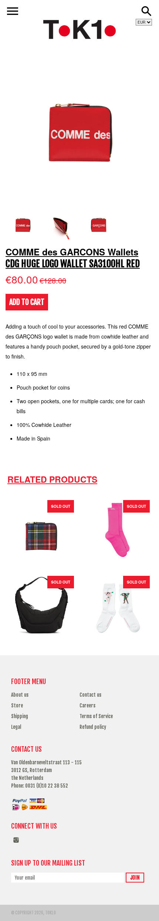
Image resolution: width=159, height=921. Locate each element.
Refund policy (93, 727)
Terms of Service (96, 716)
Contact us (90, 695)
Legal (16, 727)
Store (17, 705)
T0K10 (50, 912)
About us (19, 695)
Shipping (19, 716)
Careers (87, 705)
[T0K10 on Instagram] (16, 844)
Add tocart (26, 302)
